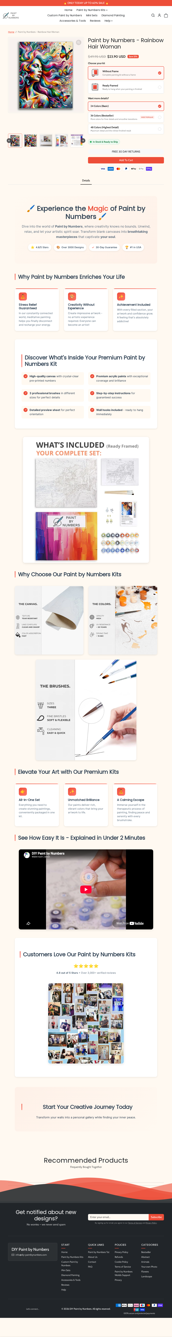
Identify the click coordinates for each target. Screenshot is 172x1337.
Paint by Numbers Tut (98, 1252)
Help (63, 1289)
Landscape (146, 1276)
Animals (145, 1261)
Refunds (119, 1256)
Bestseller (146, 1252)
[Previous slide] (9, 1175)
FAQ (90, 1266)
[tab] (86, 181)
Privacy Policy (151, 1223)
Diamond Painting (113, 15)
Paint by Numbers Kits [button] (90, 10)
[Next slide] (83, 140)
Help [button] (107, 21)
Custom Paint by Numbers (64, 15)
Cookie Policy (121, 1261)
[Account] (159, 15)
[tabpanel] (86, 667)
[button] (153, 15)
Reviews (95, 21)
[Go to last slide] (9, 140)
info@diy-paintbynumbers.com (31, 1254)
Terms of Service (135, 1223)
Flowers (145, 1271)
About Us (92, 1256)
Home (68, 10)
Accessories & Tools (72, 21)
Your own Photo (149, 1266)
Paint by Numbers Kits (72, 1256)
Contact (92, 1261)
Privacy (118, 1279)
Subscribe (156, 1217)
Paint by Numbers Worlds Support (124, 1273)
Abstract (145, 1256)
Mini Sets (91, 15)
